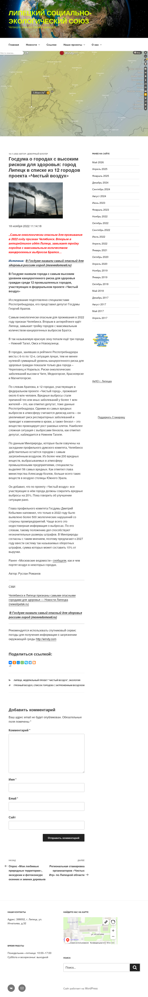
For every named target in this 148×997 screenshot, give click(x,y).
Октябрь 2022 (100, 223)
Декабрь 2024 (100, 182)
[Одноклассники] (14, 662)
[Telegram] (30, 662)
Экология (74, 680)
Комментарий (19, 730)
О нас (95, 44)
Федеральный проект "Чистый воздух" (45, 680)
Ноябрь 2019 (100, 270)
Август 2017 (99, 304)
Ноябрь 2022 (100, 216)
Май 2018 (98, 290)
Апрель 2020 (99, 263)
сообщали (59, 560)
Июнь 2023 (98, 203)
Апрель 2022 (99, 243)
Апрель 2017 (99, 318)
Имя (12, 779)
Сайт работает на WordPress (80, 988)
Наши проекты (73, 44)
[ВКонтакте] (10, 662)
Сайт (12, 817)
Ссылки (51, 44)
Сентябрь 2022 (101, 230)
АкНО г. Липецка (102, 381)
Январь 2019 (99, 277)
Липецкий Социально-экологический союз (50, 17)
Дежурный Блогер (37, 153)
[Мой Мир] (18, 662)
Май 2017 (98, 311)
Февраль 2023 (100, 209)
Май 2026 (98, 162)
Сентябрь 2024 (101, 189)
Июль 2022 (98, 236)
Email (13, 798)
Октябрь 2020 (100, 257)
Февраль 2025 (100, 176)
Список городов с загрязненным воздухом (59, 685)
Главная (14, 44)
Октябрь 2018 (100, 284)
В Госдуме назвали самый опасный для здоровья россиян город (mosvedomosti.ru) (46, 263)
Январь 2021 (99, 250)
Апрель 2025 (99, 169)
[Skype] (26, 662)
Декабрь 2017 (100, 297)
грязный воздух (23, 685)
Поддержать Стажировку (111, 417)
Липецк (18, 680)
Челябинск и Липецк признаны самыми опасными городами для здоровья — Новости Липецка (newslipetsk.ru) (42, 599)
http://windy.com (46, 639)
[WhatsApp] (22, 662)
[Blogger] (34, 662)
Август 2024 (99, 196)
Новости (31, 44)
